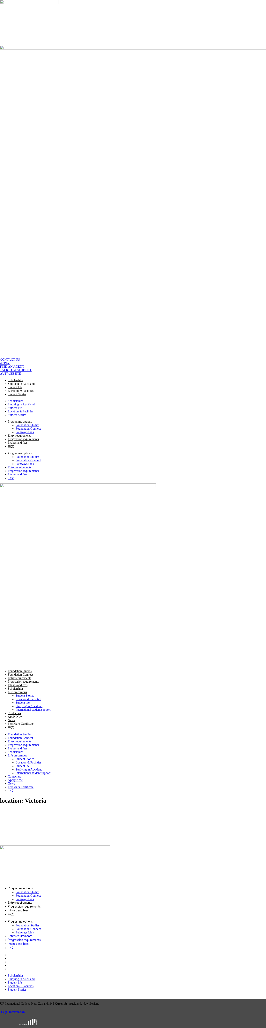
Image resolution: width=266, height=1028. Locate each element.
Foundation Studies (27, 425)
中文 (11, 446)
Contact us (14, 713)
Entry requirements (19, 435)
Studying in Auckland (21, 383)
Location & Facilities (20, 390)
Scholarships (15, 380)
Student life (15, 387)
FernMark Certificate (20, 723)
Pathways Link (25, 432)
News (11, 720)
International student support (33, 709)
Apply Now (15, 716)
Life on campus (17, 692)
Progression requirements (23, 439)
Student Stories (17, 394)
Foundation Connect (28, 428)
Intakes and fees (17, 442)
